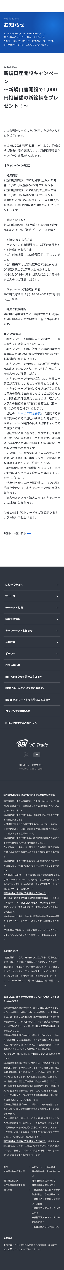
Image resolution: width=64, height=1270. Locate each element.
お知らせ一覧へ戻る (15, 533)
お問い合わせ (12, 665)
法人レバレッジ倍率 (21, 1099)
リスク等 (44, 902)
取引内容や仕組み (29, 902)
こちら (29, 44)
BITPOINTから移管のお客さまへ (23, 676)
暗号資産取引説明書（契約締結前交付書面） (25, 893)
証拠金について (39, 1053)
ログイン (30, 5)
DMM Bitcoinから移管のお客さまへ (25, 688)
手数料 (39, 980)
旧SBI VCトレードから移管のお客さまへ (27, 699)
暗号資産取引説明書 (45, 1026)
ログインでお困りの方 (17, 711)
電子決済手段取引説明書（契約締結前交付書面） (27, 897)
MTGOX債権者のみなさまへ (21, 722)
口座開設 (45, 5)
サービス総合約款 (29, 413)
